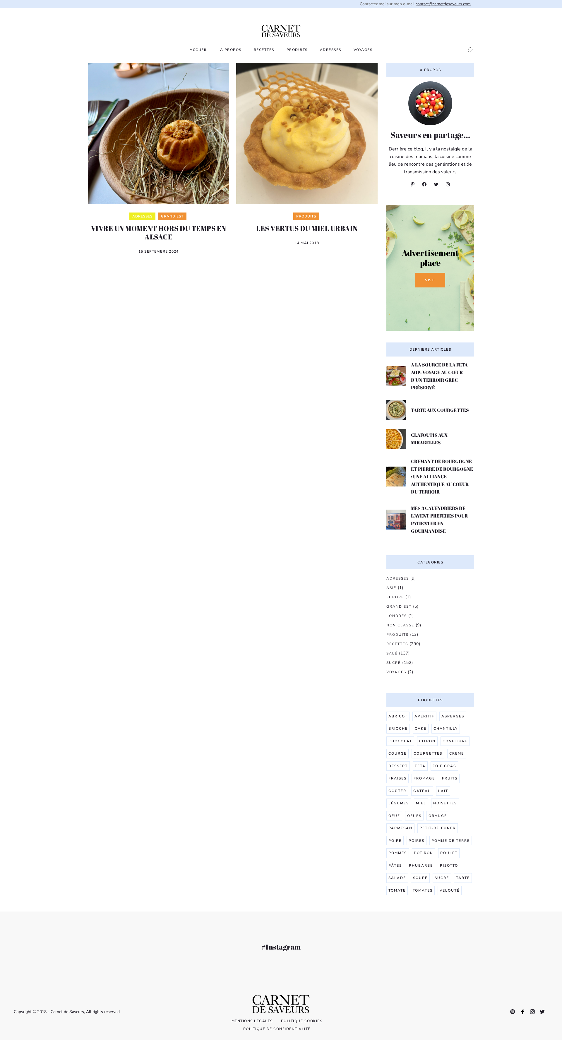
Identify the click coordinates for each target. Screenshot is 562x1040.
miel (421, 803)
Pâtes (395, 865)
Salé (391, 653)
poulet (449, 853)
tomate (397, 890)
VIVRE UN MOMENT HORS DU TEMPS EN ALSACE (158, 232)
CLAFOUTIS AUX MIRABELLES (429, 439)
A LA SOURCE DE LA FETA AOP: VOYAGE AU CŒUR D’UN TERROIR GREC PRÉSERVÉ (439, 376)
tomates (423, 890)
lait (443, 791)
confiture (455, 741)
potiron (423, 853)
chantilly (446, 728)
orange (438, 815)
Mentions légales (252, 1021)
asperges (452, 716)
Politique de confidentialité (277, 1029)
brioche (398, 728)
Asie (391, 587)
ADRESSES (330, 49)
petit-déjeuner (437, 828)
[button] (468, 50)
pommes (397, 853)
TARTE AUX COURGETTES (440, 410)
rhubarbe (421, 865)
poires (416, 840)
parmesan (400, 828)
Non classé (400, 625)
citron (427, 741)
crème (456, 753)
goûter (397, 791)
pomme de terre (450, 840)
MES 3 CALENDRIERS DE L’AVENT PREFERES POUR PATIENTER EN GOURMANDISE (439, 519)
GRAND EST (399, 606)
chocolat (400, 741)
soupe (420, 877)
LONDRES (396, 616)
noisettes (445, 803)
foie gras (444, 766)
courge (397, 753)
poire (395, 840)
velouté (450, 890)
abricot (397, 716)
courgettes (428, 753)
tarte (463, 877)
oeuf (394, 815)
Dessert (398, 766)
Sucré (393, 662)
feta (420, 766)
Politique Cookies (302, 1021)
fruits (450, 778)
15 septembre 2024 (158, 251)
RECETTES (264, 49)
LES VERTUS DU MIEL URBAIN (307, 228)
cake (420, 728)
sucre (442, 877)
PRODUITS (297, 49)
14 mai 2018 (307, 243)
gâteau (422, 791)
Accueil (199, 49)
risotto (449, 865)
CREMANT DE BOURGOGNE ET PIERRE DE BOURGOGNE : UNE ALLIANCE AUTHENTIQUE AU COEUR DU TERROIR (442, 476)
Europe (395, 597)
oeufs (414, 815)
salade (397, 877)
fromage (424, 778)
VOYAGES (363, 49)
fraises (397, 778)
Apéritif (424, 716)
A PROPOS (230, 49)
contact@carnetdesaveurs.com (443, 4)
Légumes (398, 803)
